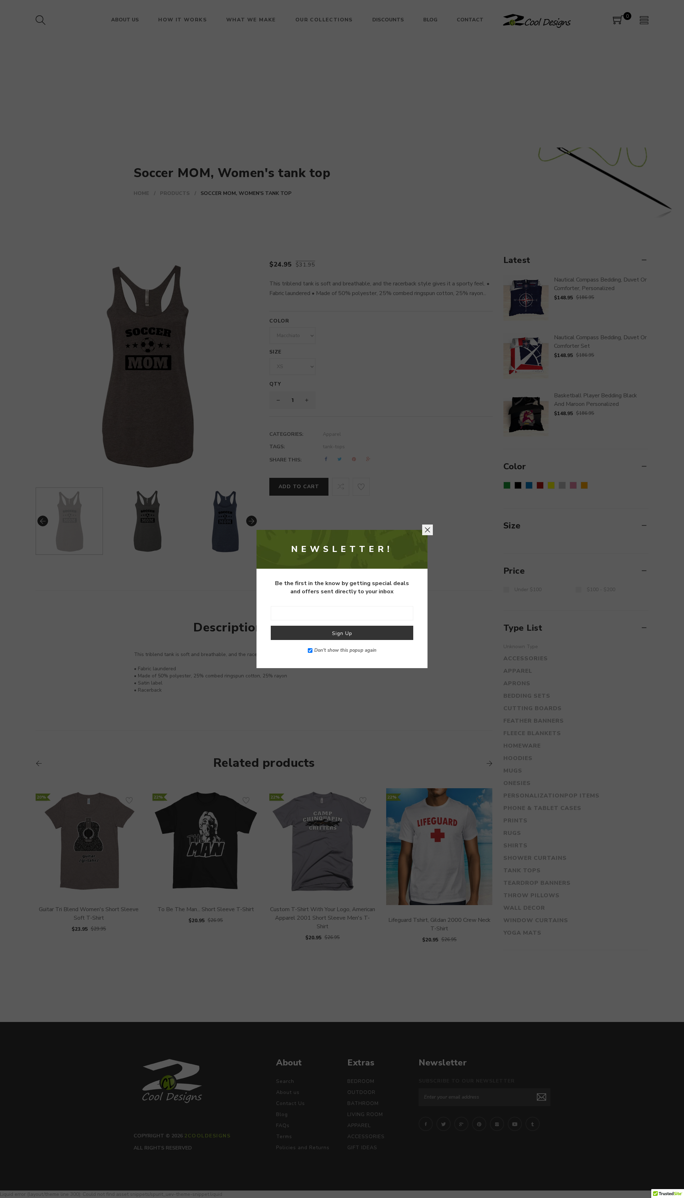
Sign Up (342, 633)
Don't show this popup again (345, 650)
